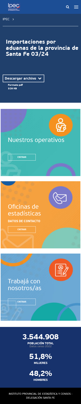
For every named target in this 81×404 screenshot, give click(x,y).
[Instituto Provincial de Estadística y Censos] (15, 7)
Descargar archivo (21, 78)
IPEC (6, 19)
